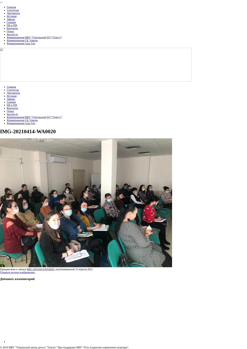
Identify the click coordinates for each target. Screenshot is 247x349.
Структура (13, 10)
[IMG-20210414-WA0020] (86, 266)
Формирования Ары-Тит (21, 43)
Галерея (11, 22)
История (11, 16)
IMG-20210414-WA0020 (40, 269)
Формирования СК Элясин (22, 40)
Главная (11, 7)
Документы (13, 13)
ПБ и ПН (12, 25)
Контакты (12, 28)
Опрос (10, 31)
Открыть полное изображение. (17, 272)
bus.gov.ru (12, 34)
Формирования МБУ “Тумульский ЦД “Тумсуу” (34, 37)
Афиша (11, 19)
